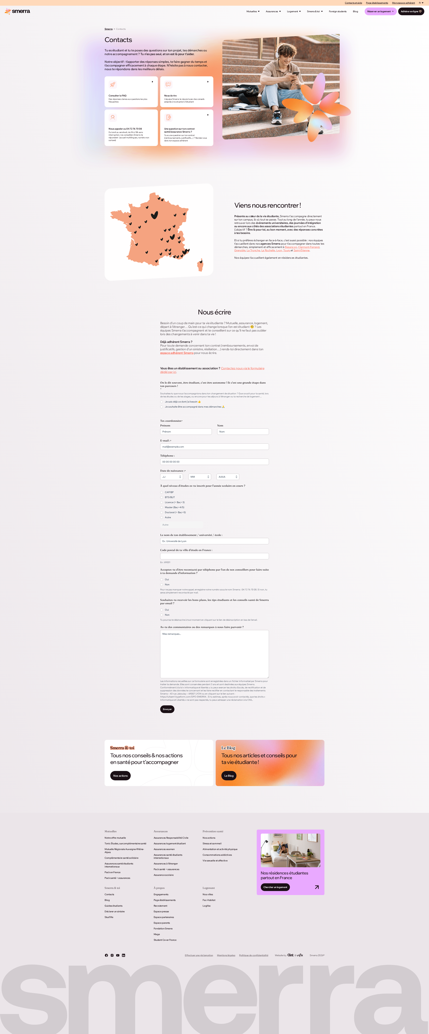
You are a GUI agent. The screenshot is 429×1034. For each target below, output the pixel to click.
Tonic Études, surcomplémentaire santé (125, 843)
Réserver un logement (379, 11)
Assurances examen (164, 849)
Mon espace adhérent (403, 2)
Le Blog (228, 775)
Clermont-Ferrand (308, 247)
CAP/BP (169, 492)
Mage (157, 934)
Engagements (161, 894)
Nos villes (208, 894)
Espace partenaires (164, 917)
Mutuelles (252, 11)
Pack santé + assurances (117, 877)
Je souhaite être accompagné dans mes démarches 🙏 (195, 406)
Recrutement (160, 905)
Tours (287, 250)
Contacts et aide (353, 2)
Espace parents (162, 922)
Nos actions (120, 775)
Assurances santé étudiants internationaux (119, 865)
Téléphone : (167, 455)
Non (167, 584)
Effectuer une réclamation (199, 955)
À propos (159, 888)
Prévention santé (213, 831)
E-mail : (165, 440)
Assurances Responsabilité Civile (171, 837)
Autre (168, 517)
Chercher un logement (275, 887)
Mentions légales (226, 955)
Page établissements (377, 2)
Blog (355, 11)
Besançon (291, 247)
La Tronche (253, 250)
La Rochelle (268, 250)
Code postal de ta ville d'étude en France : (186, 550)
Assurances (272, 11)
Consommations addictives (217, 854)
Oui (167, 579)
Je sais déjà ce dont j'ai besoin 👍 (183, 401)
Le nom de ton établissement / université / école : (191, 535)
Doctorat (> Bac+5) (175, 512)
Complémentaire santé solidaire (121, 857)
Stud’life (109, 917)
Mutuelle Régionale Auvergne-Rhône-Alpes (124, 851)
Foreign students (338, 11)
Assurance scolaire (164, 874)
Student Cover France (165, 939)
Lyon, (279, 250)
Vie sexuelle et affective (215, 860)
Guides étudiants (113, 905)
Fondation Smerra (163, 928)
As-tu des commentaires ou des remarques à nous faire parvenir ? (202, 627)
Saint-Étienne (302, 250)
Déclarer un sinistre (115, 911)
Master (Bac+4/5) (174, 507)
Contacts (109, 894)
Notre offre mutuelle (115, 837)
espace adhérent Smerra (177, 353)
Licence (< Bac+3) (175, 502)
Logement (292, 11)
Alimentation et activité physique (220, 849)
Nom (220, 425)
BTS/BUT (170, 497)
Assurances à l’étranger (166, 863)
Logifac (207, 905)
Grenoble (240, 250)
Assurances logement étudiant (170, 843)
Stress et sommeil (212, 843)
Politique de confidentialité (253, 955)
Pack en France (112, 872)
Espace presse (161, 911)
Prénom (165, 425)
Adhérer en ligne (409, 11)
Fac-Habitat (209, 900)
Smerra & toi (313, 11)
